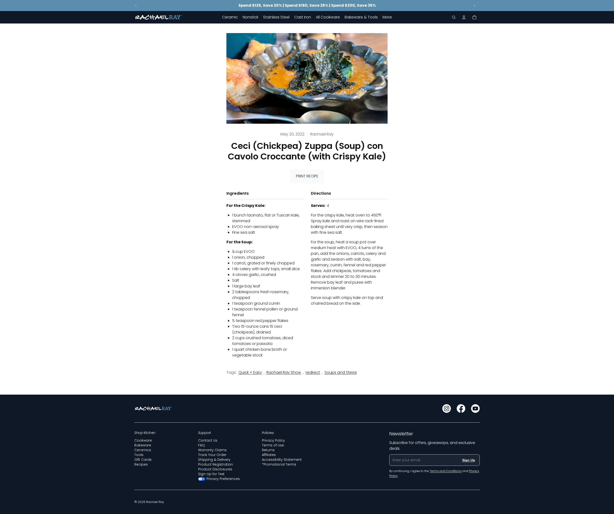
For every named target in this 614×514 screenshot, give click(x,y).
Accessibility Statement (282, 459)
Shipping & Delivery (214, 459)
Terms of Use (273, 445)
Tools (138, 454)
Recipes (141, 464)
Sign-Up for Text (211, 474)
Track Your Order (212, 454)
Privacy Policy (273, 440)
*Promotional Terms (279, 464)
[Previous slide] (136, 5)
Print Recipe (307, 176)
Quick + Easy (250, 372)
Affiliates (269, 454)
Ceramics (142, 450)
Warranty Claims (212, 450)
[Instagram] (446, 408)
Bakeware (142, 445)
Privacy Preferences (223, 478)
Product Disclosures (215, 469)
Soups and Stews (341, 372)
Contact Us (207, 440)
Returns (268, 450)
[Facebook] (461, 408)
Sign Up (468, 460)
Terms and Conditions (446, 471)
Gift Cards (143, 459)
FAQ (201, 445)
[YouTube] (475, 408)
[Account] (464, 17)
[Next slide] (474, 5)
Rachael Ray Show (283, 372)
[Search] (454, 17)
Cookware (143, 440)
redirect (313, 372)
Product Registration (215, 464)
